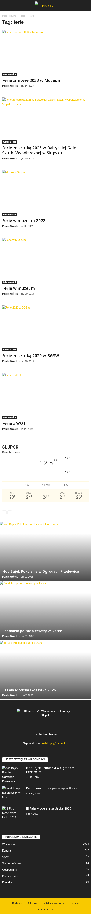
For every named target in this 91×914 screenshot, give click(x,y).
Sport (5, 857)
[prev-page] (4, 512)
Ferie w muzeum (18, 288)
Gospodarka (9, 869)
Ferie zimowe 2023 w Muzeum (32, 80)
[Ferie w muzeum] (45, 261)
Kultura (6, 850)
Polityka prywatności (53, 902)
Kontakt (74, 902)
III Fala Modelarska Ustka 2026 (29, 690)
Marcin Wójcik (10, 86)
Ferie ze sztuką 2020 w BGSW (30, 355)
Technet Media (48, 734)
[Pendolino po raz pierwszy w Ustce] (45, 610)
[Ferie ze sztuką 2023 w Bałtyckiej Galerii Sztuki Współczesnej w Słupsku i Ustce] (45, 120)
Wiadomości (9, 74)
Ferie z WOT (14, 423)
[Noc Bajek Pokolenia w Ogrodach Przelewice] (45, 551)
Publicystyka (10, 876)
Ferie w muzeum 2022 (23, 220)
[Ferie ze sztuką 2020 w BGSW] (45, 328)
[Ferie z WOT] (45, 396)
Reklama (32, 902)
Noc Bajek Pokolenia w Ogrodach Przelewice (40, 571)
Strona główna (9, 15)
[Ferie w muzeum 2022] (45, 193)
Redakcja (17, 902)
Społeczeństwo (11, 863)
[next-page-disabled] (9, 512)
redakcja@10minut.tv (55, 743)
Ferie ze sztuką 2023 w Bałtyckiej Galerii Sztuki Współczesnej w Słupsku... (41, 150)
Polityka (7, 882)
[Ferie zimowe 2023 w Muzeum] (45, 53)
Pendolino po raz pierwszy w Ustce (32, 630)
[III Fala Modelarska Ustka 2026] (45, 670)
